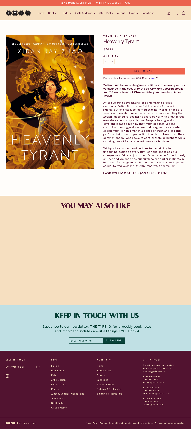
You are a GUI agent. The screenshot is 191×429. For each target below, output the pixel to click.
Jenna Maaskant (177, 423)
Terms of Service (108, 423)
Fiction (55, 366)
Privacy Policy (92, 423)
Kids (66, 13)
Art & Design (58, 380)
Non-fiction (58, 370)
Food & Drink (58, 384)
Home (40, 13)
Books (52, 13)
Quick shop (27, 278)
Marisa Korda (147, 423)
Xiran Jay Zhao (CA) (119, 36)
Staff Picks (106, 13)
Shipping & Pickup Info (109, 393)
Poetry (55, 389)
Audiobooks (58, 398)
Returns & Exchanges (109, 389)
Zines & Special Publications (67, 393)
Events (133, 13)
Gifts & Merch (84, 13)
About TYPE (104, 370)
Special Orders (105, 384)
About (121, 13)
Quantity (111, 56)
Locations (148, 13)
